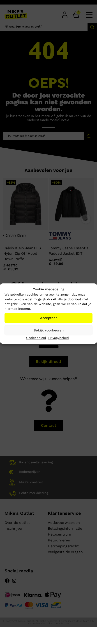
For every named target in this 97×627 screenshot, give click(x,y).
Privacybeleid (58, 338)
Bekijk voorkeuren (49, 330)
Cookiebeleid (36, 338)
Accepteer (48, 318)
